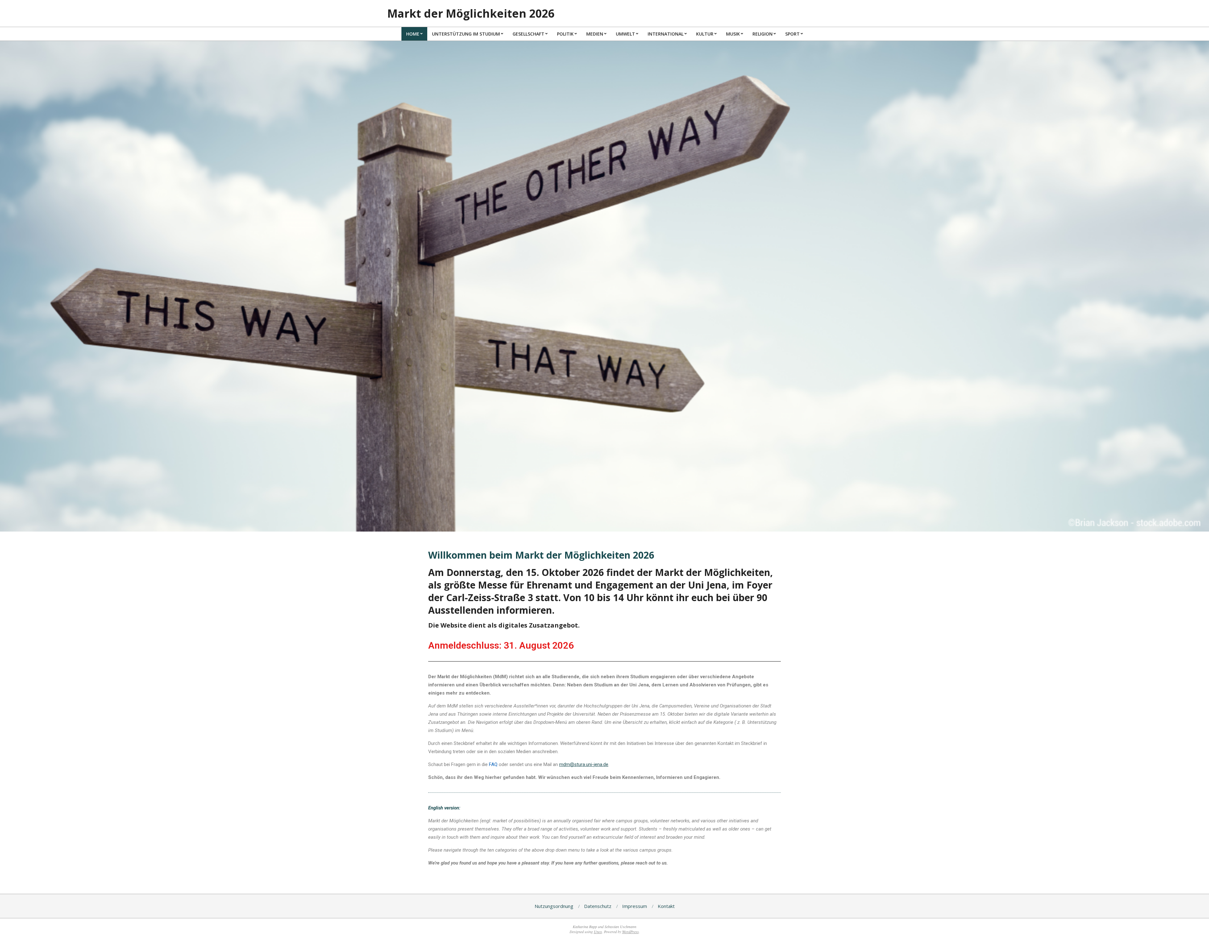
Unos (598, 931)
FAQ (493, 764)
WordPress (630, 931)
